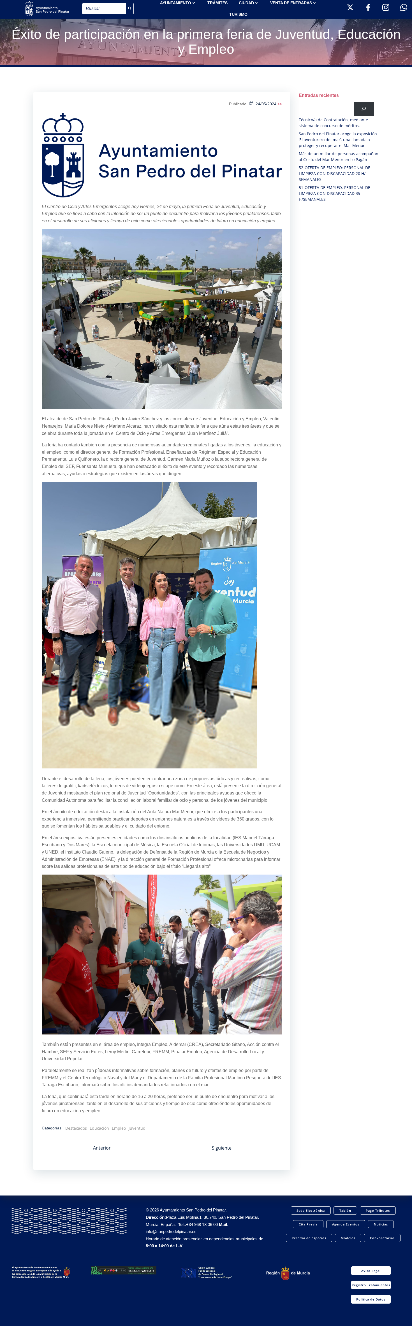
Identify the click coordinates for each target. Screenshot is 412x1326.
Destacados (76, 1128)
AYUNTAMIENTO (175, 3)
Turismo (238, 14)
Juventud (137, 1128)
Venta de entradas (291, 3)
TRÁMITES (217, 3)
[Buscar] (364, 108)
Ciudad (246, 3)
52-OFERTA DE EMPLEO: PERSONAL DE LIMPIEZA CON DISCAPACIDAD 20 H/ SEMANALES (334, 173)
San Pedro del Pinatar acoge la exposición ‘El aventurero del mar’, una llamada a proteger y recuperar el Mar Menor (338, 139)
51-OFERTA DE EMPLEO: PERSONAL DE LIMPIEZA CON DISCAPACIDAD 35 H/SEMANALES (334, 193)
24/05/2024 (266, 103)
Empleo (119, 1128)
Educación (99, 1128)
